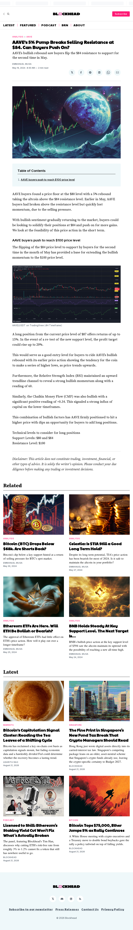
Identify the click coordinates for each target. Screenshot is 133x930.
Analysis (17, 37)
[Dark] (4, 14)
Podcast (48, 25)
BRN (65, 25)
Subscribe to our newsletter (31, 909)
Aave (29, 37)
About (79, 25)
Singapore (75, 725)
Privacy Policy (112, 909)
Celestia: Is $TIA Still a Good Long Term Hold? (95, 546)
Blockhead (75, 766)
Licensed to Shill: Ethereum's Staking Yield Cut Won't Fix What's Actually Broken (30, 830)
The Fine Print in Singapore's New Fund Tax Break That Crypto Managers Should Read (98, 735)
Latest (9, 25)
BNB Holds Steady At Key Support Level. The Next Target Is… (98, 630)
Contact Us (90, 909)
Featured (28, 25)
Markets (8, 725)
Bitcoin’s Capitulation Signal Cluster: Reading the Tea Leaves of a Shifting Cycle (31, 735)
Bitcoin (73, 820)
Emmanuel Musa (22, 64)
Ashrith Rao (10, 762)
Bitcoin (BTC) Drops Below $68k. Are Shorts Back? (28, 546)
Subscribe (121, 13)
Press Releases (67, 909)
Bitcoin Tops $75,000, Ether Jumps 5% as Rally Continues (96, 827)
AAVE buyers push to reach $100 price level (48, 179)
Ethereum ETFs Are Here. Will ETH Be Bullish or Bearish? (30, 628)
